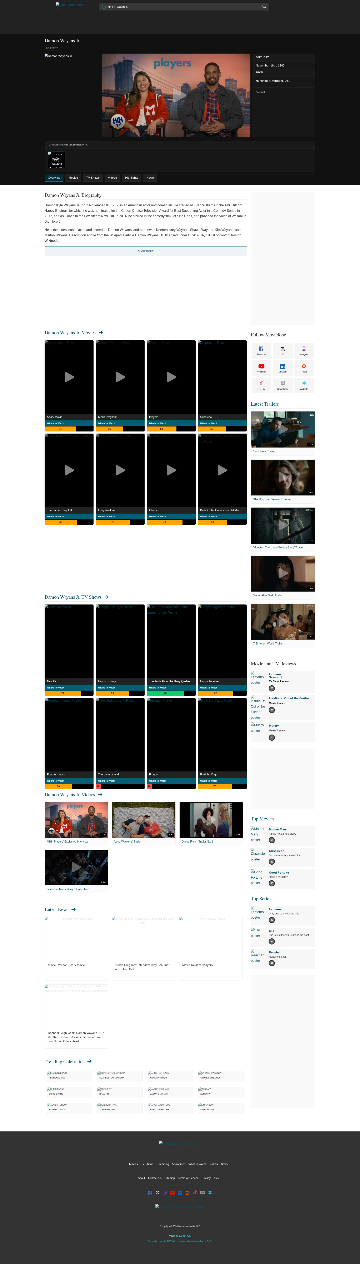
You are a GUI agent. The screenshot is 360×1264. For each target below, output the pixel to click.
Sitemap (170, 1178)
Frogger (153, 774)
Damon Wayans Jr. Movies (70, 332)
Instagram (304, 354)
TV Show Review (279, 681)
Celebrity (52, 48)
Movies (133, 1164)
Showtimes (178, 1164)
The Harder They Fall (59, 510)
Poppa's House (56, 774)
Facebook (261, 354)
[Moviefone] (71, 6)
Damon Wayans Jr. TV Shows (73, 596)
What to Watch (197, 1164)
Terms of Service (188, 1178)
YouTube (261, 371)
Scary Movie (54, 417)
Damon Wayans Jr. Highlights (68, 144)
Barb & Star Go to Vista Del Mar (219, 510)
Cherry (153, 510)
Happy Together (209, 681)
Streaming (163, 1164)
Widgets (304, 389)
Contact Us (155, 1178)
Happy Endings (107, 681)
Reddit (304, 371)
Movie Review (277, 703)
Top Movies (262, 818)
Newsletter (282, 389)
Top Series (261, 898)
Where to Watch (55, 423)
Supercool (206, 417)
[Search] (264, 6)
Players (153, 417)
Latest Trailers (265, 403)
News (224, 1164)
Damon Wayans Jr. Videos (70, 794)
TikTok (261, 389)
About (141, 1178)
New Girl (52, 681)
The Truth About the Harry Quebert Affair (172, 681)
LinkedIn (283, 371)
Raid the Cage (208, 774)
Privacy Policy (210, 1178)
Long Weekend (107, 510)
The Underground (108, 774)
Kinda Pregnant (107, 417)
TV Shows (147, 1164)
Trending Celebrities (64, 1061)
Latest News (56, 909)
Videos (214, 1164)
